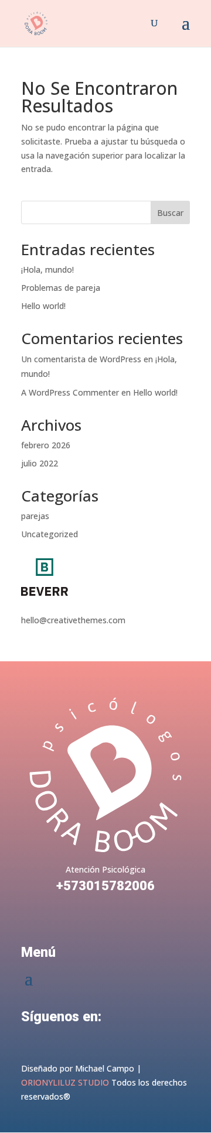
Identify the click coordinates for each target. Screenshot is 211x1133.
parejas (35, 515)
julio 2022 (39, 463)
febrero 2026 (45, 445)
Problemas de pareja (60, 287)
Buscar (170, 212)
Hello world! (43, 305)
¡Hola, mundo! (47, 269)
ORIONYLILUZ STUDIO (65, 1082)
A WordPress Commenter (70, 392)
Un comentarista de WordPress (81, 359)
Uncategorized (49, 534)
